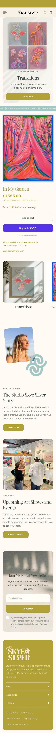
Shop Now (28, 96)
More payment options (28, 235)
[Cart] (51, 12)
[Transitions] (23, 286)
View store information (13, 251)
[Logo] (28, 12)
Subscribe (28, 608)
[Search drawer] (45, 12)
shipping (14, 200)
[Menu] (5, 12)
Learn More (13, 427)
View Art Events (15, 534)
